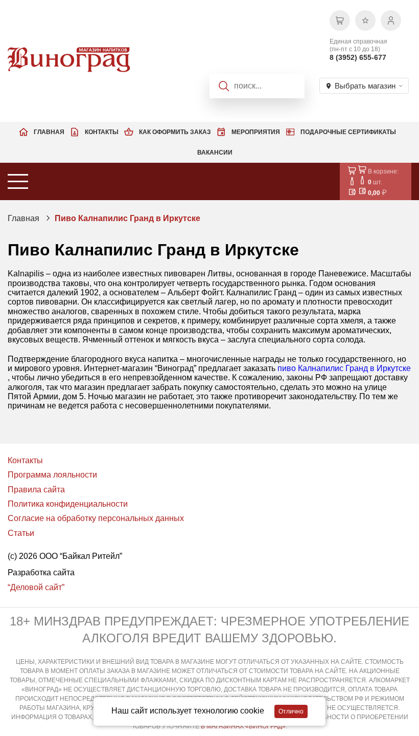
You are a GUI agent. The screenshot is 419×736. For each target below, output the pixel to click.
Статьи (21, 533)
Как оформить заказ (175, 132)
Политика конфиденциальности (68, 504)
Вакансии (214, 152)
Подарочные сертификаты (348, 132)
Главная (49, 132)
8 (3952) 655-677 (358, 57)
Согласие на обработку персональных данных (96, 518)
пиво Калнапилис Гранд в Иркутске (344, 368)
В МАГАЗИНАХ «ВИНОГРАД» (243, 726)
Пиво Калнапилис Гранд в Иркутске (127, 218)
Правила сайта (36, 489)
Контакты (102, 132)
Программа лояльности (52, 474)
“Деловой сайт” (36, 587)
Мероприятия (255, 132)
